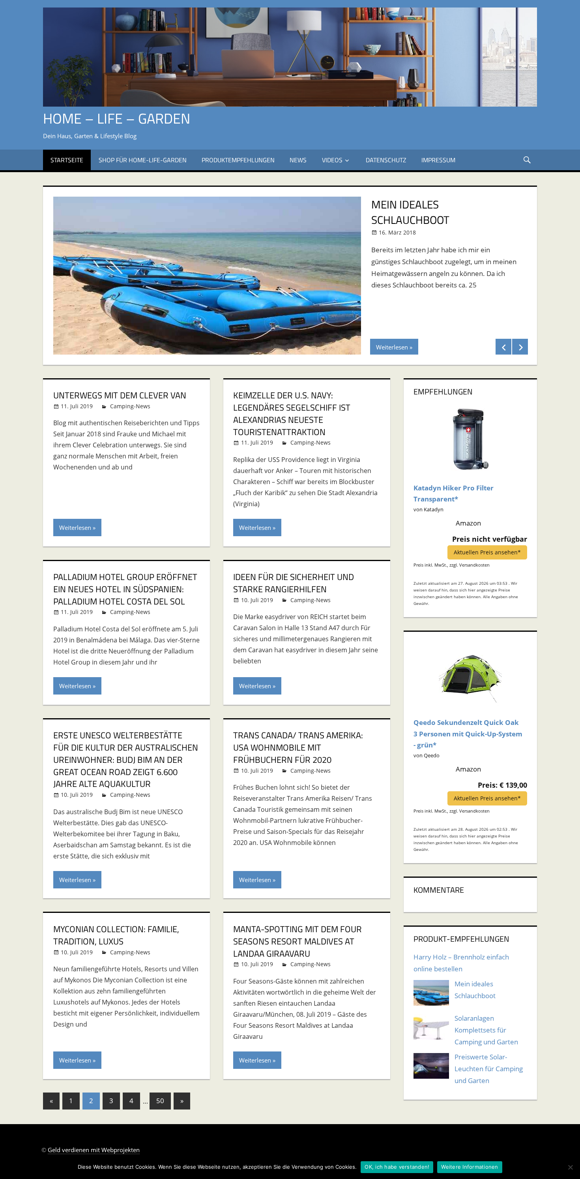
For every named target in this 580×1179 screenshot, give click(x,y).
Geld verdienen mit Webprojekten (94, 1150)
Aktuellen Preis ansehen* (487, 552)
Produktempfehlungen (238, 160)
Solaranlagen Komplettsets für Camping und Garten (486, 1030)
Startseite (67, 160)
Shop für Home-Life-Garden (143, 160)
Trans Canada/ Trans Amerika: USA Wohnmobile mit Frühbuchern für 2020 (298, 747)
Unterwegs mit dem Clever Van (119, 395)
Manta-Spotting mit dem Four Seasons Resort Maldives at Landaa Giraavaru (297, 941)
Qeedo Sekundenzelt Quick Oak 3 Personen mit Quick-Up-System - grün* (467, 734)
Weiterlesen (392, 347)
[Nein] (570, 1167)
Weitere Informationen (469, 1167)
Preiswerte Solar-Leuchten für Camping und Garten (489, 1068)
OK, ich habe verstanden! (397, 1167)
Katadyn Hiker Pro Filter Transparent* (453, 493)
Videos (332, 160)
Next (520, 347)
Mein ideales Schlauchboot (410, 212)
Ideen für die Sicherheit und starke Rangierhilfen (293, 583)
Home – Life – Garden (116, 118)
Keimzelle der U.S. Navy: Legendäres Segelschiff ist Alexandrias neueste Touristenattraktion (291, 413)
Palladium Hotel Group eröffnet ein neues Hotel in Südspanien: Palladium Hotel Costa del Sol (125, 589)
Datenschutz (386, 160)
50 (160, 1100)
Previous (503, 347)
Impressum (438, 160)
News (298, 160)
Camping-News (130, 406)
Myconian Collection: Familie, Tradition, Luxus (116, 935)
